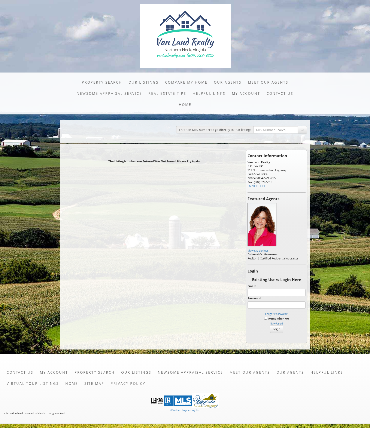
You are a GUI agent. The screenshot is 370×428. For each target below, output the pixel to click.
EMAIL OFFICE (257, 186)
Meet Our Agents (268, 82)
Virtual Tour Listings (33, 383)
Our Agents (228, 82)
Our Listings (143, 82)
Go (302, 130)
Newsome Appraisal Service (109, 93)
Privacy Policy (128, 383)
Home (185, 104)
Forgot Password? (276, 314)
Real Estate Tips (167, 93)
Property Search (102, 82)
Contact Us (280, 93)
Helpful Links (209, 93)
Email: (252, 286)
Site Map (94, 383)
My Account (246, 93)
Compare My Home (186, 82)
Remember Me (278, 318)
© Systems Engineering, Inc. (185, 410)
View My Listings (258, 250)
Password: (254, 298)
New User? (276, 323)
